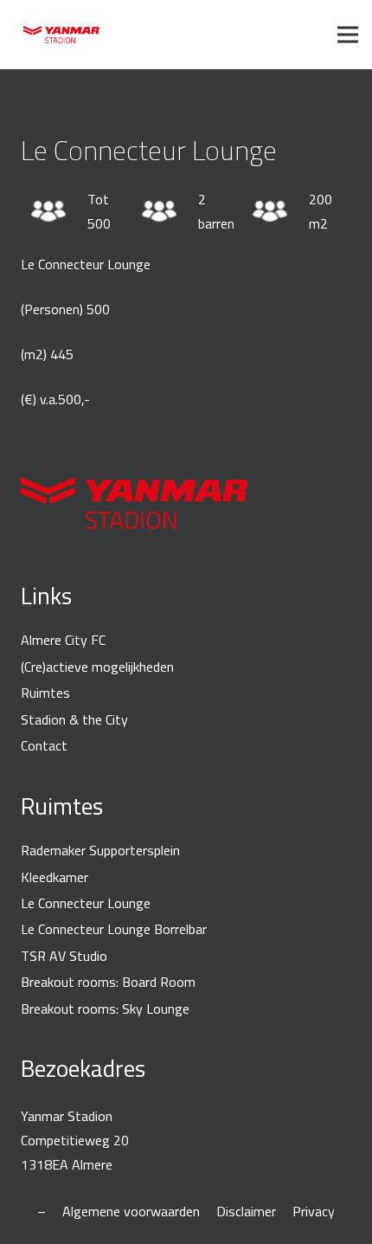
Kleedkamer (54, 877)
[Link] (61, 34)
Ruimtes (45, 692)
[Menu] (347, 34)
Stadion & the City (74, 719)
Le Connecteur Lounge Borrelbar (114, 928)
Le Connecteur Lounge (86, 903)
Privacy (313, 1211)
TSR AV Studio (64, 955)
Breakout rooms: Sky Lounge (105, 1008)
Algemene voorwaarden (131, 1211)
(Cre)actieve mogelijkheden (97, 666)
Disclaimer (246, 1211)
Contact (44, 745)
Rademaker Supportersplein (100, 850)
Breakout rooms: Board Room (108, 981)
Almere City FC (63, 639)
